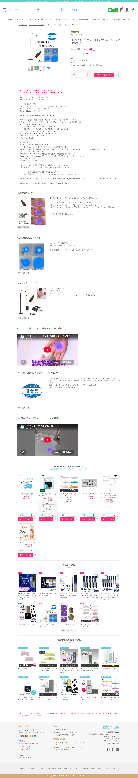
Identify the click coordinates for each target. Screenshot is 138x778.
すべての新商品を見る (69, 630)
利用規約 (86, 768)
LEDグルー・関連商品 (95, 65)
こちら (28, 111)
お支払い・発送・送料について (29, 768)
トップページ (23, 25)
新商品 (73, 62)
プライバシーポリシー (112, 768)
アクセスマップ (113, 743)
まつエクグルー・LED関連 (36, 25)
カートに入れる (105, 75)
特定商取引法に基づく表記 (72, 768)
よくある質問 (46, 768)
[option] (43, 47)
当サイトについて (97, 768)
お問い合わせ (57, 768)
